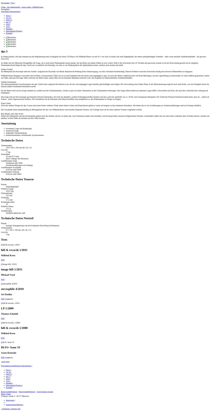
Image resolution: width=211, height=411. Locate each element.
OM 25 (8, 20)
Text (12, 3)
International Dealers (14, 31)
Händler (9, 29)
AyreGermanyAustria (45, 392)
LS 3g (8, 18)
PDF (3, 260)
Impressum (10, 400)
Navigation (5, 3)
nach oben (5, 362)
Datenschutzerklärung (14, 405)
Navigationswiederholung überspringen (16, 366)
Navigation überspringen (10, 12)
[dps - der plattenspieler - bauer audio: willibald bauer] (22, 7)
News (8, 16)
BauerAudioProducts (9, 392)
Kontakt (9, 33)
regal (8, 24)
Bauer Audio (6, 394)
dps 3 (8, 22)
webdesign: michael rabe (11, 409)
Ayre (8, 27)
